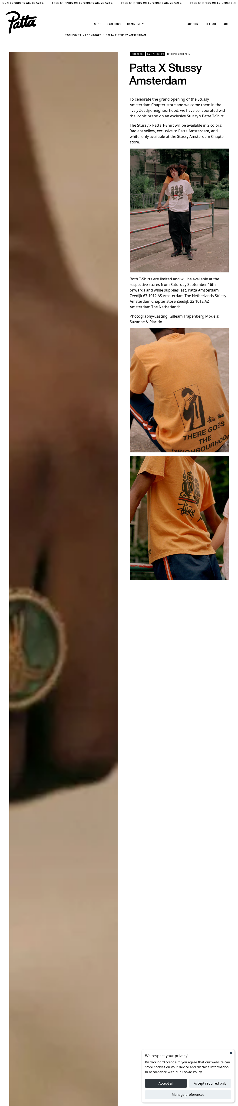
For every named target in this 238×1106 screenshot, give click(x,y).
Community (135, 24)
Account (194, 24)
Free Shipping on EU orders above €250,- (73, 2)
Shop (98, 24)
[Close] (231, 1052)
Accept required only (210, 1083)
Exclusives (73, 35)
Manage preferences (188, 1094)
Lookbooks (93, 35)
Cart (225, 24)
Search (211, 24)
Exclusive (114, 24)
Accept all (166, 1083)
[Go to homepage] (21, 22)
